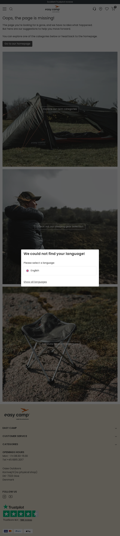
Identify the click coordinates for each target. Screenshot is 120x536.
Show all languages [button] (35, 282)
